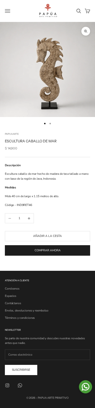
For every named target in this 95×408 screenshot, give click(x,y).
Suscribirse (21, 370)
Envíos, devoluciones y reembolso (26, 310)
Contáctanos (13, 303)
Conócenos (12, 289)
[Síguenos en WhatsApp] (20, 385)
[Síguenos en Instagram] (7, 385)
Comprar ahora (48, 250)
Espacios (10, 296)
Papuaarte (12, 134)
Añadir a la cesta (47, 236)
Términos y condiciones (20, 318)
